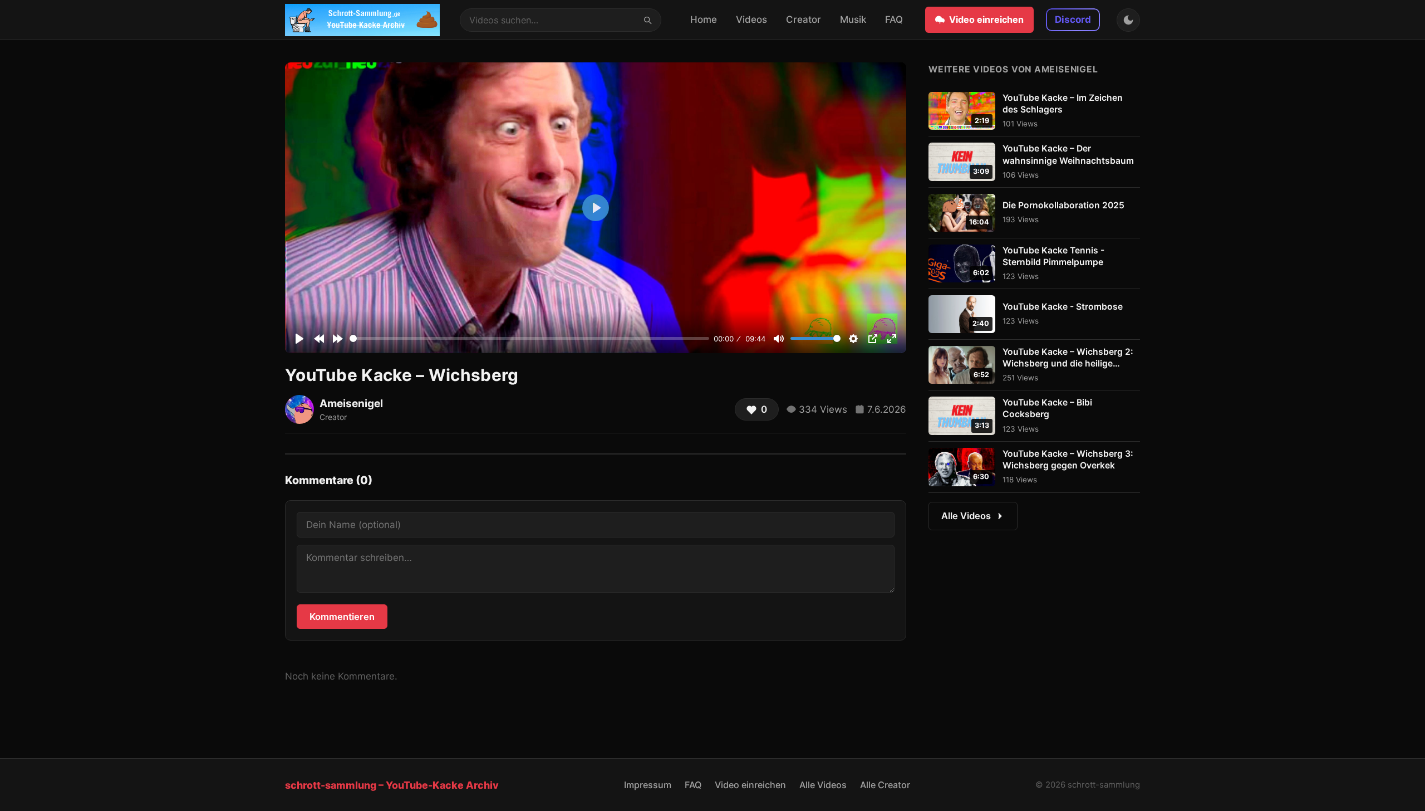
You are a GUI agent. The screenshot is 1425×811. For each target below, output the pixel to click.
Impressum (647, 784)
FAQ (894, 19)
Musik (853, 19)
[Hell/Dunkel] (1128, 20)
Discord (1073, 19)
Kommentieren (342, 616)
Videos (751, 19)
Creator (803, 19)
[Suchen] (647, 19)
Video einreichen (986, 19)
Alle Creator (885, 784)
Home (703, 19)
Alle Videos (966, 515)
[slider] (529, 338)
